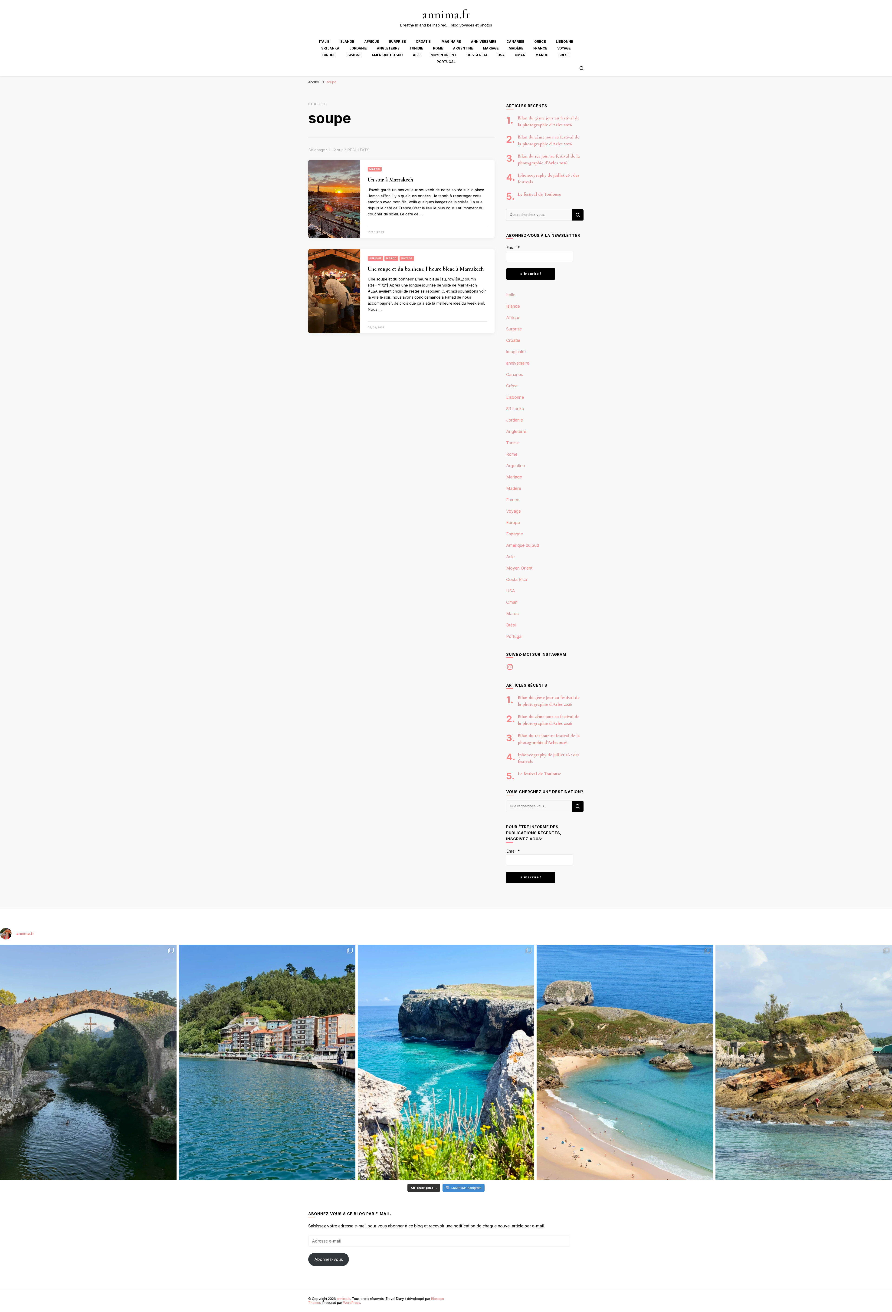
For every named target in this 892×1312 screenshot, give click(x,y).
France (540, 48)
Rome (438, 48)
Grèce (540, 41)
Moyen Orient (443, 55)
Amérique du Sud (387, 55)
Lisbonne (564, 41)
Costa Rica (477, 55)
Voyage (564, 48)
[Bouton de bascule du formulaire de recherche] (582, 68)
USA (501, 55)
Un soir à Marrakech (390, 179)
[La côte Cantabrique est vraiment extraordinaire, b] (446, 1062)
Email (513, 247)
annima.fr (446, 14)
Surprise (397, 41)
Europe (328, 55)
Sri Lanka (330, 48)
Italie (324, 41)
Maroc (541, 55)
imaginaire (451, 41)
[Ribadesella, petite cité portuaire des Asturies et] (267, 1062)
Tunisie (416, 48)
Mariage (491, 48)
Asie (417, 55)
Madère (516, 48)
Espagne (353, 55)
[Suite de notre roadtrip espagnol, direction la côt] (625, 1062)
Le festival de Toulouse (539, 194)
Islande (346, 41)
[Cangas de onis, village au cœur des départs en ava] (88, 1062)
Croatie (423, 41)
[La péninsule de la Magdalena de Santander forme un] (803, 1062)
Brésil (564, 55)
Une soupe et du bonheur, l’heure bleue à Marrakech (426, 269)
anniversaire (483, 41)
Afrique (371, 41)
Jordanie (358, 48)
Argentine (463, 48)
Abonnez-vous (328, 1259)
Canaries (515, 41)
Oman (520, 55)
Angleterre (388, 48)
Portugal (446, 62)
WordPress (351, 1303)
